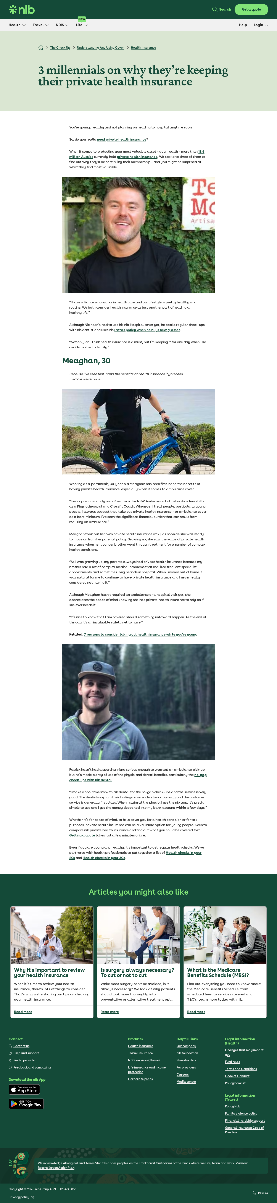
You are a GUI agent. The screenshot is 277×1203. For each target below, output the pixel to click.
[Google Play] (26, 1108)
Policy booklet (235, 1083)
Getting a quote (82, 835)
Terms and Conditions (241, 1069)
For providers (186, 1067)
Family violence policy (241, 1113)
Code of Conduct (237, 1076)
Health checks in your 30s (104, 858)
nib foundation (187, 1053)
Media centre (186, 1081)
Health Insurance (143, 47)
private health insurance (137, 157)
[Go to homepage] (21, 9)
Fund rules (232, 1062)
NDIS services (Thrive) (143, 1060)
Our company (186, 1046)
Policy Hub (232, 1106)
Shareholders (186, 1060)
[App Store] (24, 1093)
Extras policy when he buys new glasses (147, 330)
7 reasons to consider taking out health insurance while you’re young (140, 634)
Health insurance (140, 1046)
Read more (23, 1012)
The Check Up (60, 47)
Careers (183, 1074)
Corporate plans (140, 1079)
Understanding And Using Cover (100, 47)
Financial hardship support (245, 1120)
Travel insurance (140, 1053)
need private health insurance (121, 139)
